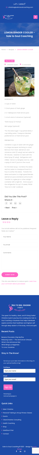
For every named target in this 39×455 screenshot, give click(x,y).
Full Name (7, 367)
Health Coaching (9, 423)
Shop (4, 427)
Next (7, 207)
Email (6, 376)
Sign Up (8, 387)
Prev (14, 207)
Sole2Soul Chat (8, 430)
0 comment (26, 65)
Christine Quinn (12, 65)
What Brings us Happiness (10, 345)
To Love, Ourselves (8, 347)
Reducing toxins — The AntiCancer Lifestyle (17, 340)
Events (5, 416)
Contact (6, 434)
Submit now (9, 275)
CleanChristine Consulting (12, 420)
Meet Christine (8, 409)
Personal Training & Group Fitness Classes (17, 413)
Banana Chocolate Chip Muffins (13, 337)
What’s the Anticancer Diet (11, 342)
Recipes (11, 50)
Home (4, 50)
